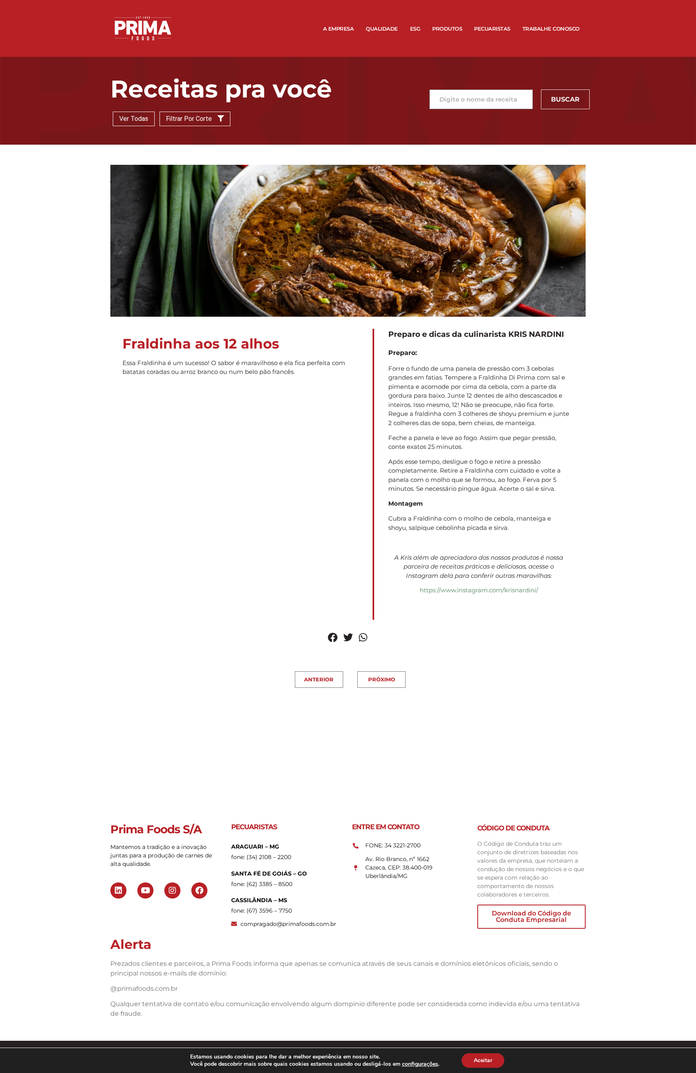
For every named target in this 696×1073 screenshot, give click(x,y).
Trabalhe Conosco (551, 28)
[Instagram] (172, 890)
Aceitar (483, 1060)
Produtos (447, 28)
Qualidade (382, 28)
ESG (415, 28)
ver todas (133, 118)
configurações (420, 1064)
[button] (332, 637)
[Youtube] (145, 890)
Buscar (565, 99)
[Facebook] (199, 890)
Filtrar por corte (189, 118)
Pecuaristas (492, 28)
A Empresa (338, 28)
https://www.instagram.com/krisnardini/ (479, 590)
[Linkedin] (118, 890)
